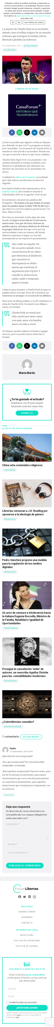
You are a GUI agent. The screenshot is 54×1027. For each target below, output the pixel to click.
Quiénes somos (27, 912)
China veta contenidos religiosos (22, 465)
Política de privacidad (27, 941)
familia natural (9, 191)
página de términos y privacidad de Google (33, 16)
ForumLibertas (10, 681)
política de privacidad (27, 1002)
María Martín (31, 46)
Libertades (11, 50)
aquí (18, 1015)
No (19, 22)
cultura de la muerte (25, 177)
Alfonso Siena (10, 519)
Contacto (27, 923)
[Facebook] (19, 897)
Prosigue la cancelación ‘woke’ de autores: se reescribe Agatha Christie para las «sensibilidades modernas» (25, 672)
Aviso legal (27, 935)
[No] (51, 13)
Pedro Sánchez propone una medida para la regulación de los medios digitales (24, 563)
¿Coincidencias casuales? (18, 721)
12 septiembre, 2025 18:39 (21, 751)
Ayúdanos (27, 917)
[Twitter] (24, 897)
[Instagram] (34, 897)
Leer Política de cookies (34, 22)
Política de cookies (27, 946)
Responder (9, 795)
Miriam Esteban (10, 628)
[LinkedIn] (29, 897)
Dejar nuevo (31, 737)
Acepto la (23, 1002)
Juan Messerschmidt (12, 727)
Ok (13, 22)
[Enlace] (27, 888)
